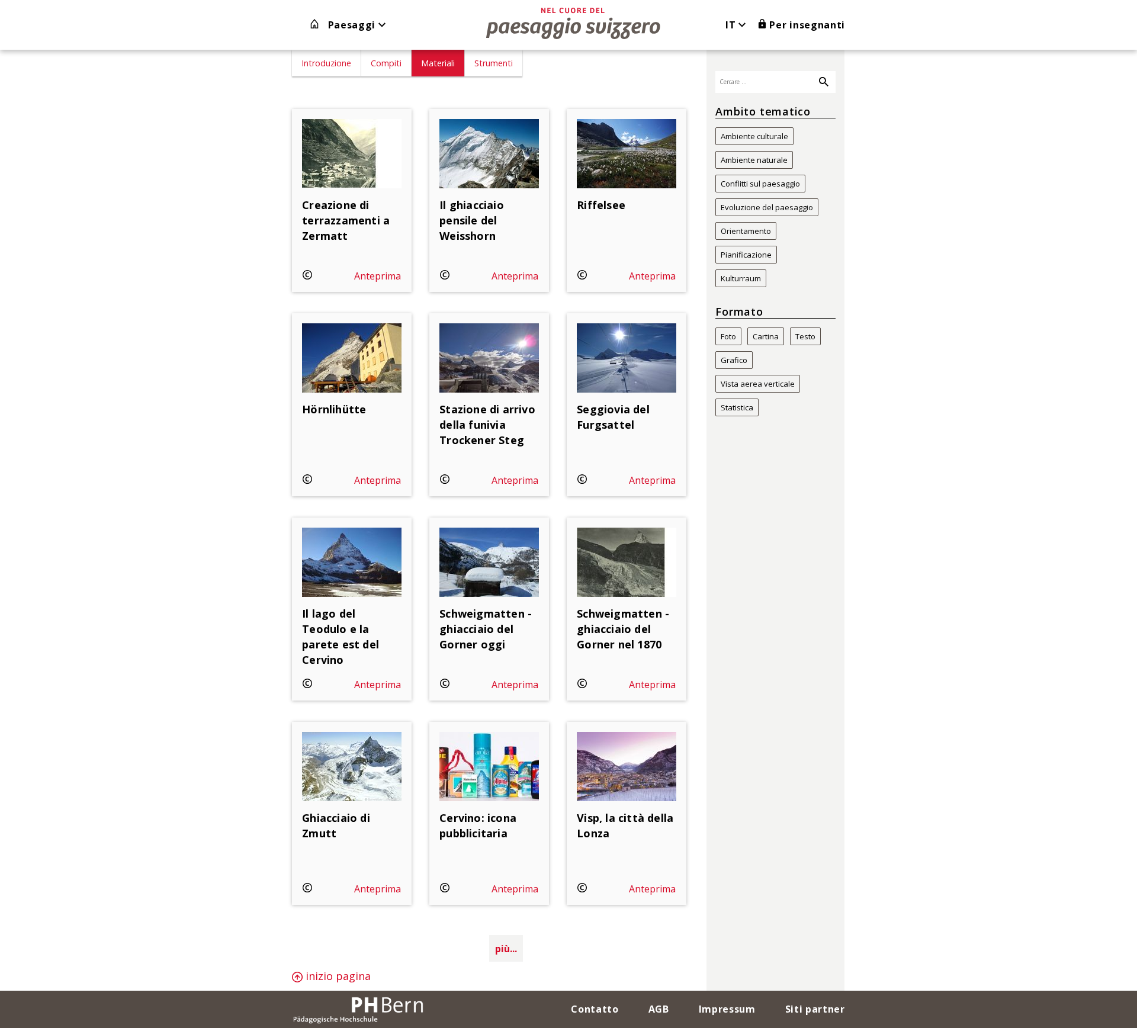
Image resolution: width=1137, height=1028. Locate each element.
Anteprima (377, 275)
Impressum (727, 1009)
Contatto (594, 1009)
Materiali (438, 63)
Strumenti (493, 63)
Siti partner (815, 1009)
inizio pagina (337, 976)
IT (731, 24)
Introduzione (326, 63)
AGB (658, 1009)
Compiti (386, 63)
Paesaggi (353, 24)
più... (506, 948)
